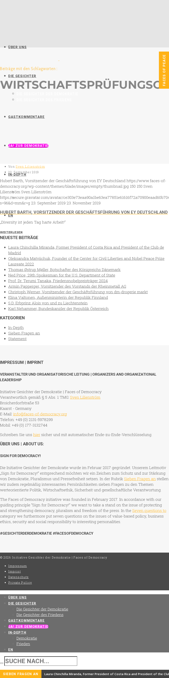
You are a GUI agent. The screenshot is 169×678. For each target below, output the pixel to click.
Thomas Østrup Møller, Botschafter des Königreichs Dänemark (64, 269)
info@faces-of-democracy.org (40, 413)
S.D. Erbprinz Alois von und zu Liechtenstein (48, 302)
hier (36, 434)
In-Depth (16, 327)
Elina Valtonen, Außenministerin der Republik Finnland (58, 297)
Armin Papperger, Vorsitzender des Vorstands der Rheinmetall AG (67, 286)
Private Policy (20, 583)
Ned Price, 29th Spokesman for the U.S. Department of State (61, 275)
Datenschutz (18, 577)
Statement (17, 338)
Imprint (14, 571)
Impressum (17, 566)
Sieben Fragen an (24, 333)
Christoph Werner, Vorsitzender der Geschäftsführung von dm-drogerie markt (78, 291)
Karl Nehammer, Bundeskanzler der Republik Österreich (58, 308)
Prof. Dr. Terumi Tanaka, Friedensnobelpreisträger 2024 (58, 280)
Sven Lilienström (30, 167)
